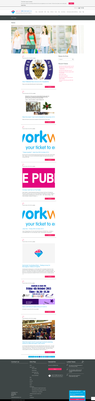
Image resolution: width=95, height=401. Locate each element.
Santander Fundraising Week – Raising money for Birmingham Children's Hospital (36, 266)
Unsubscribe (32, 397)
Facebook (80, 8)
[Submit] (83, 12)
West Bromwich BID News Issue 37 (65, 70)
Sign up (55, 369)
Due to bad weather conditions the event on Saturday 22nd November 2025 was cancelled (75, 371)
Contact (80, 11)
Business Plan (34, 370)
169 (43, 356)
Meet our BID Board (35, 375)
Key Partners (63, 11)
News (59, 11)
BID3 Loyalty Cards (62, 74)
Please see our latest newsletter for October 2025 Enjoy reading (74, 376)
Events (56, 11)
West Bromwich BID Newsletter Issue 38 (66, 66)
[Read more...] (38, 69)
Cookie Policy (23, 5)
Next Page (52, 356)
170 (45, 356)
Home (36, 11)
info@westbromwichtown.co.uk (16, 397)
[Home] (21, 12)
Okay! (71, 3)
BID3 (45, 11)
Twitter (81, 8)
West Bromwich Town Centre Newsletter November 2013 (38, 117)
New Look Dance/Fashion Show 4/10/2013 (34, 306)
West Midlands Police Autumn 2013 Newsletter (35, 81)
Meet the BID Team (35, 372)
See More (49, 86)
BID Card (52, 11)
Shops (48, 11)
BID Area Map (36, 373)
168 (41, 356)
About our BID (34, 368)
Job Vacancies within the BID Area (72, 11)
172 (49, 356)
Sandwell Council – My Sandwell (37, 391)
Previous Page (31, 356)
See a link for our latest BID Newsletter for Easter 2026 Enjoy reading (75, 366)
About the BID (41, 11)
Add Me (77, 399)
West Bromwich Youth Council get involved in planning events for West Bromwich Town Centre (37, 342)
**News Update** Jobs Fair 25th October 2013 (35, 152)
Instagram (83, 8)
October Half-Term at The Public (31, 190)
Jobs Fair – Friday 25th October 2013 (33, 228)
